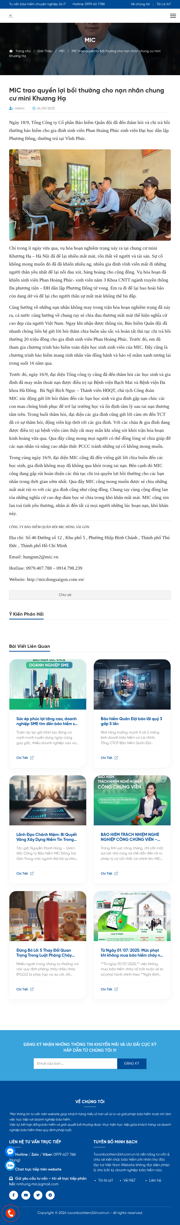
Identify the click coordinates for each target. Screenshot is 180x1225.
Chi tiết (22, 758)
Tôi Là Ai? (164, 4)
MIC (62, 51)
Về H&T (130, 1180)
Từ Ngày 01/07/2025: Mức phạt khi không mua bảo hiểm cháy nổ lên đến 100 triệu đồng (131, 953)
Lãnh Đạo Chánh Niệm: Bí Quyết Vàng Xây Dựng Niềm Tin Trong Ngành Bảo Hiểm (46, 837)
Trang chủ (22, 51)
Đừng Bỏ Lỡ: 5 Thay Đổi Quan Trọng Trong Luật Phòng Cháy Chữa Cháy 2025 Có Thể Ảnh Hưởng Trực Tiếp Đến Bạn (44, 953)
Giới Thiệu (45, 51)
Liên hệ (155, 1180)
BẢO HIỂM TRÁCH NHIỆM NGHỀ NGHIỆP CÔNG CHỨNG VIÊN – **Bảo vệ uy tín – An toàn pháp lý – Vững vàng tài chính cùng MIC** (132, 837)
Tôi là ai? (105, 1180)
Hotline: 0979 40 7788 (89, 4)
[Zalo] (10, 1165)
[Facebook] (10, 1151)
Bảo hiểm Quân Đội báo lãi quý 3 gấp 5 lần (131, 721)
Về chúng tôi (140, 4)
